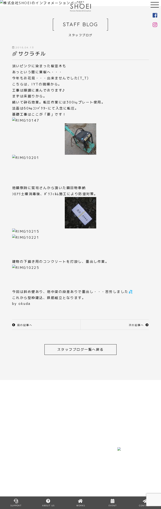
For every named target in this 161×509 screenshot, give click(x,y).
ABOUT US (22, 462)
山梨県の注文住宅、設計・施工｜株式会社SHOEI (80, 6)
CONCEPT (21, 456)
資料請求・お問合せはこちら (116, 394)
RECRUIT (55, 468)
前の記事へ (24, 325)
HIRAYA (54, 450)
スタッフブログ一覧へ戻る (80, 349)
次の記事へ (136, 325)
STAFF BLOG (94, 474)
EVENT (88, 468)
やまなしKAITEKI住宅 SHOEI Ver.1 (62, 480)
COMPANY (21, 474)
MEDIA (88, 456)
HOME (18, 450)
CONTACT (91, 480)
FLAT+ (53, 456)
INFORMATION (96, 462)
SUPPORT (16, 505)
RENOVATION (60, 462)
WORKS (89, 450)
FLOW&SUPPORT (28, 468)
